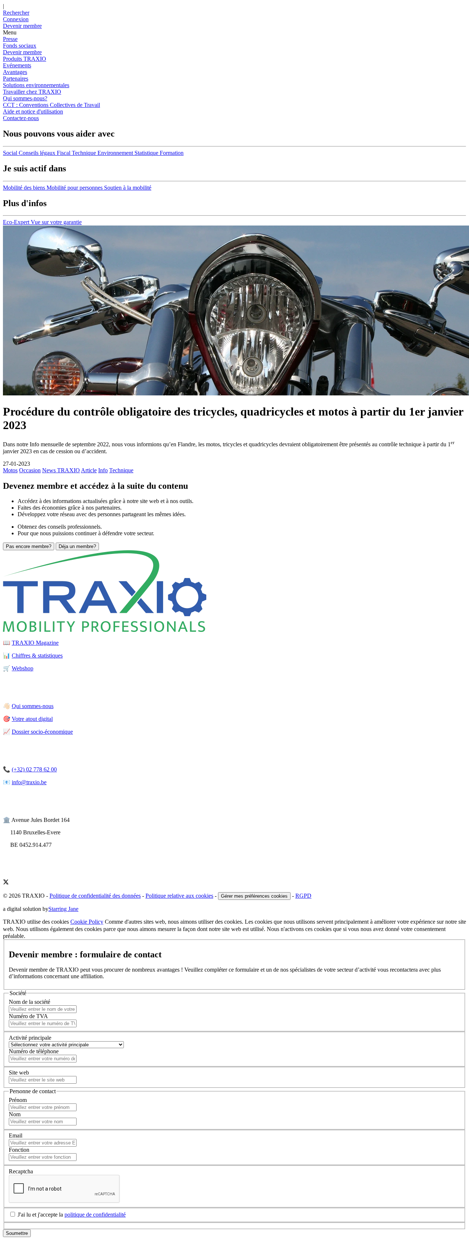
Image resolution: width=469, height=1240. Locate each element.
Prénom (18, 1100)
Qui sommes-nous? (25, 98)
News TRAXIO (61, 470)
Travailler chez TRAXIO (32, 92)
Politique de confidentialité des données (95, 896)
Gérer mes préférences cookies (254, 896)
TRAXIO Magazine (35, 643)
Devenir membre (22, 52)
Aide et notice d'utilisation (33, 111)
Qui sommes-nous (32, 706)
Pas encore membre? (28, 546)
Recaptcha (21, 1171)
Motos (10, 470)
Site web (19, 1072)
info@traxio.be (29, 782)
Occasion (30, 470)
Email (15, 1135)
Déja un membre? (77, 546)
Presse (10, 39)
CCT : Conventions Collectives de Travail (51, 105)
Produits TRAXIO (24, 59)
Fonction (19, 1150)
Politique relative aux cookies (179, 896)
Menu (9, 32)
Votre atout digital (32, 719)
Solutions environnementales (36, 85)
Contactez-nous (21, 118)
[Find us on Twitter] (6, 883)
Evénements (17, 65)
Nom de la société (29, 1002)
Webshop (22, 668)
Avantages (15, 72)
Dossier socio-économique (42, 732)
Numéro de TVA (28, 1016)
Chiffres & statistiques (37, 655)
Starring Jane (63, 909)
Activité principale (30, 1038)
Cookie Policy (86, 922)
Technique (121, 470)
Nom (15, 1114)
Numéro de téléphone (34, 1051)
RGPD (303, 896)
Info (103, 470)
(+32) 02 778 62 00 (34, 769)
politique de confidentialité (95, 1214)
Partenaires (15, 78)
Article (89, 470)
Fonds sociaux (19, 45)
